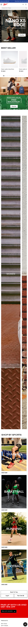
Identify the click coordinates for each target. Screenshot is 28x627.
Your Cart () (20, 595)
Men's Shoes (4, 623)
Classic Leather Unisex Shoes (7, 69)
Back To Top (14, 592)
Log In (7, 595)
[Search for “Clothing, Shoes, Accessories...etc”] (26, 8)
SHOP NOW (4, 472)
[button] (25, 4)
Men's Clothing (4, 625)
